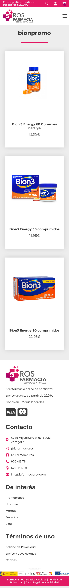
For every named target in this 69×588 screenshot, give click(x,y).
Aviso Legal (33, 582)
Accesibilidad (50, 582)
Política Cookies (36, 579)
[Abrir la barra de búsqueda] (47, 3)
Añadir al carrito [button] (34, 146)
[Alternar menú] (65, 16)
